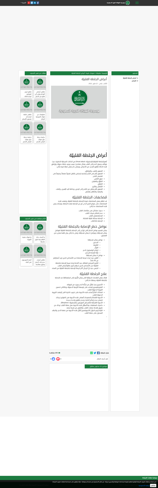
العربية (24, 3)
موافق (153, 485)
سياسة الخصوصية (144, 486)
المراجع (134, 81)
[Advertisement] (79, 22)
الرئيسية (104, 73)
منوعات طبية (90, 73)
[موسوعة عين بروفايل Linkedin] (35, 3)
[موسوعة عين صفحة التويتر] (32, 3)
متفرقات (98, 73)
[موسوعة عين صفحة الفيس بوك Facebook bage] (38, 3)
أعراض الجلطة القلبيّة (129, 78)
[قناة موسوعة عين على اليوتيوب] (29, 3)
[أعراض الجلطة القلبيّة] (98, 353)
